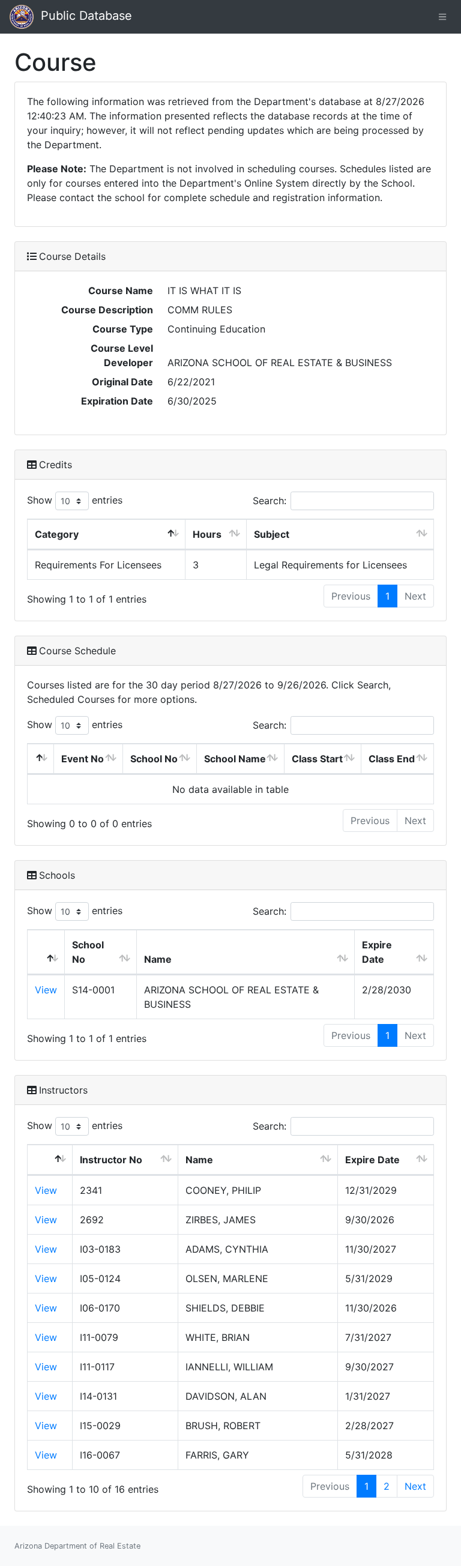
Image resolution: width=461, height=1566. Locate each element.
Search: (269, 501)
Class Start (317, 759)
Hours (207, 534)
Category (57, 534)
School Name (235, 759)
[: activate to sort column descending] (41, 759)
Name (158, 959)
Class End (392, 759)
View (46, 990)
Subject (271, 534)
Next (415, 1486)
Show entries (74, 500)
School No (154, 759)
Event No (82, 759)
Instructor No (111, 1160)
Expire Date (377, 952)
